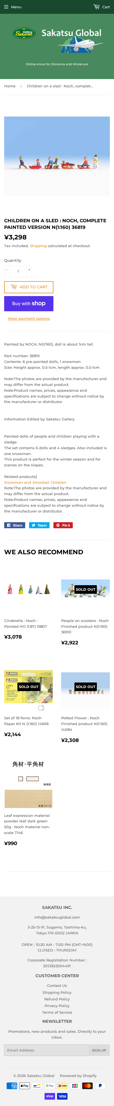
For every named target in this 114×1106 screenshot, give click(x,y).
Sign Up (99, 1050)
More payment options (29, 318)
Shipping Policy (57, 992)
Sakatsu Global (41, 1075)
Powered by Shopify (78, 1075)
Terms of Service (57, 1012)
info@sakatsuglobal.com (57, 917)
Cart (105, 7)
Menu (16, 7)
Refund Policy (57, 999)
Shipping (38, 246)
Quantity (12, 260)
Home (9, 86)
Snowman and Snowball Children (35, 482)
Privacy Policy (57, 1005)
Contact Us (57, 985)
